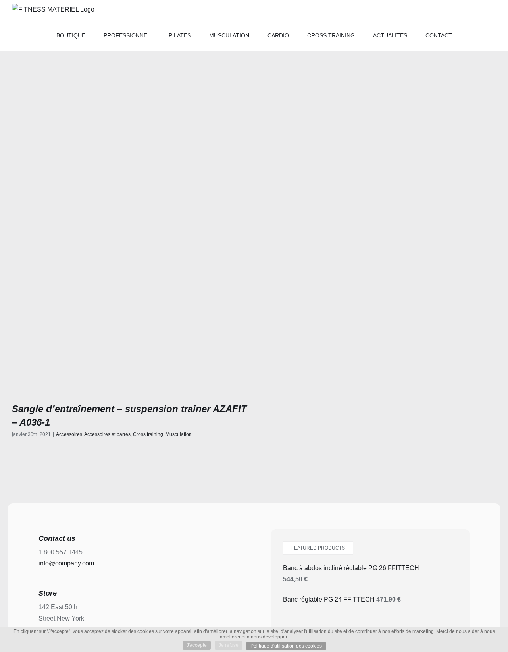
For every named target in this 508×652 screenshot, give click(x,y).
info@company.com (66, 563)
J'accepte (197, 645)
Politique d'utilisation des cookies (286, 646)
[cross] (130, 272)
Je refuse (229, 645)
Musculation (178, 434)
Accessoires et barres (107, 434)
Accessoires (69, 434)
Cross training (148, 434)
